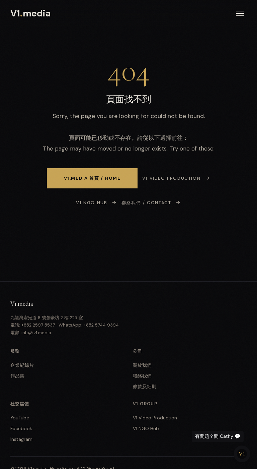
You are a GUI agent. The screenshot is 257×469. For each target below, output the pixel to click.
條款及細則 (144, 387)
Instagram (21, 439)
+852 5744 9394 (101, 325)
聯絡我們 (142, 376)
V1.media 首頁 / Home (92, 178)
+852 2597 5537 (38, 325)
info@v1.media (36, 333)
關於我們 (142, 365)
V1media (30, 13)
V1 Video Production (171, 178)
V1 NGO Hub (91, 203)
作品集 (17, 376)
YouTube (19, 418)
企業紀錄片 (22, 365)
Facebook (21, 428)
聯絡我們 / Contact (146, 203)
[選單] (240, 13)
